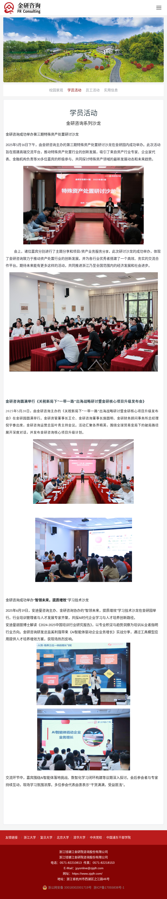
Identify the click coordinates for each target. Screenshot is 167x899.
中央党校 (96, 837)
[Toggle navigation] (159, 7)
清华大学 (79, 837)
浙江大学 (30, 837)
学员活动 (74, 90)
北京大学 (63, 837)
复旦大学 (46, 837)
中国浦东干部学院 (118, 837)
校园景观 (56, 90)
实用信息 (111, 90)
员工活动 (93, 90)
